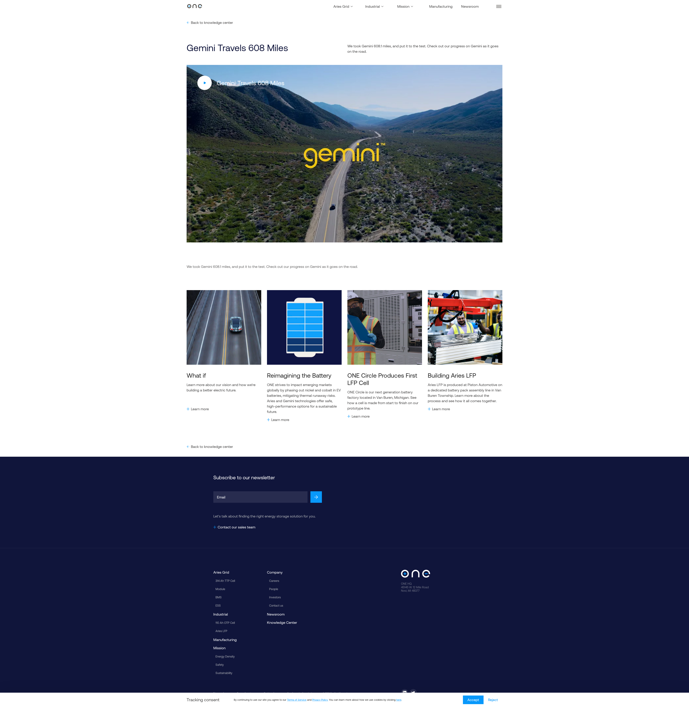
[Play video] (204, 83)
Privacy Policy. (320, 699)
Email (221, 497)
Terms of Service (296, 699)
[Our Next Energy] (195, 6)
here (398, 699)
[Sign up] (316, 497)
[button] (498, 6)
